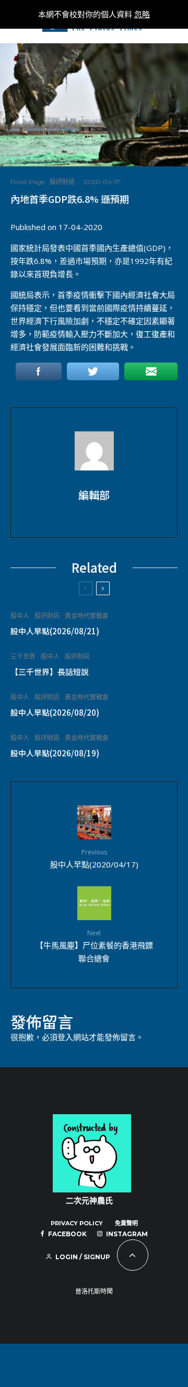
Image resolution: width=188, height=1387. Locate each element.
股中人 (19, 616)
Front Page (27, 182)
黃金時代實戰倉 (87, 616)
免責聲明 (126, 1223)
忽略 (142, 14)
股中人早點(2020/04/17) (94, 858)
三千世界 (23, 656)
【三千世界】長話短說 (49, 672)
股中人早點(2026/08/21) (54, 631)
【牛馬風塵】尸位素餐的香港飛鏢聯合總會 (94, 945)
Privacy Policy (77, 1223)
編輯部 (94, 494)
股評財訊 (62, 182)
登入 (65, 1037)
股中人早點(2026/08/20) (54, 712)
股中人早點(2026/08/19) (54, 753)
